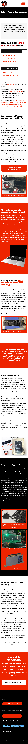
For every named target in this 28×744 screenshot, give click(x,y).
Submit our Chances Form (16, 91)
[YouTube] (17, 720)
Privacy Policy (6, 731)
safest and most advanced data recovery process (12, 282)
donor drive (10, 84)
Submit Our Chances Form (14, 682)
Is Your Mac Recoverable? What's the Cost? (14, 168)
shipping (15, 82)
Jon (18, 360)
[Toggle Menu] (23, 3)
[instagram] (7, 720)
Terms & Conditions (8, 734)
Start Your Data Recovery (12, 716)
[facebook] (4, 720)
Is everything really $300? (18, 106)
